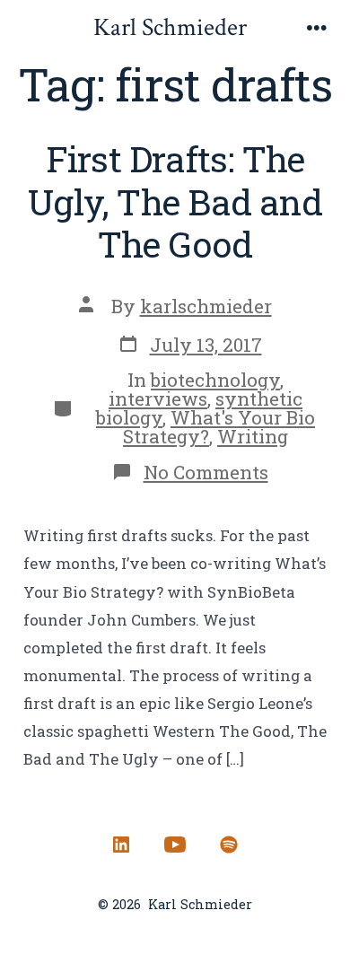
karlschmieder (206, 306)
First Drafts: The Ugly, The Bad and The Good (175, 201)
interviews (158, 398)
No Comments (206, 472)
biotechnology (215, 379)
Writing (252, 436)
